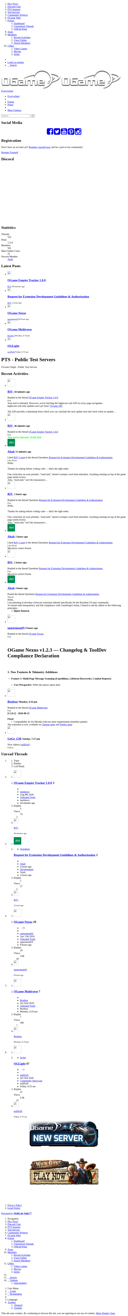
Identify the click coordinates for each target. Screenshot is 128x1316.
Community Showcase (31, 1080)
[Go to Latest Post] (16, 822)
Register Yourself (9, 152)
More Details (102, 1313)
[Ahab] (11, 445)
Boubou (10, 335)
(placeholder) (20, 1283)
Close (112, 1313)
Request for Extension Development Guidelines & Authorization (48, 296)
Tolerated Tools (27, 797)
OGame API (56, 406)
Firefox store (66, 724)
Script (23, 1057)
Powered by (16, 1213)
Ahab (10, 259)
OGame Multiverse (19, 329)
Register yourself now (40, 147)
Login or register (15, 62)
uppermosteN (13, 319)
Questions (25, 849)
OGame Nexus (16, 313)
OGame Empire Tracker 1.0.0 (26, 280)
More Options (14, 110)
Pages (10, 104)
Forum (10, 102)
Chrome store (48, 724)
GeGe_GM (14, 738)
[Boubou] (11, 695)
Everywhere (7, 91)
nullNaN (11, 352)
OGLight (13, 346)
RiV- (9, 286)
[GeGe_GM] (11, 732)
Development (26, 869)
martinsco (25, 791)
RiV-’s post (19, 457)
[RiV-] (11, 385)
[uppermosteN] (11, 621)
